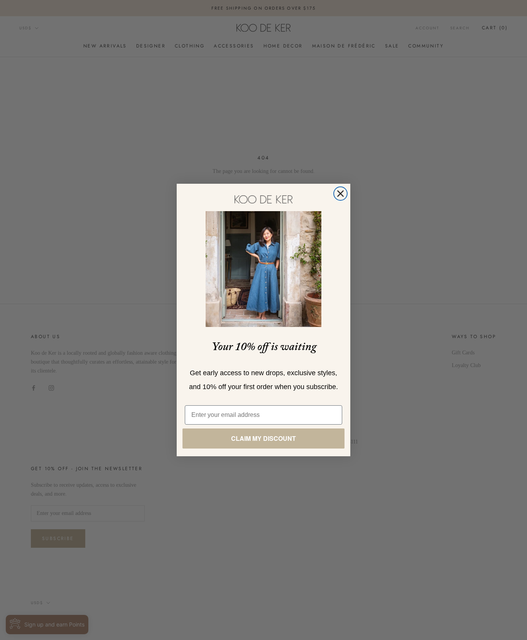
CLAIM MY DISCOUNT (263, 438)
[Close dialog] (340, 193)
